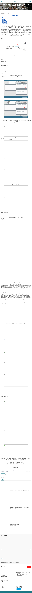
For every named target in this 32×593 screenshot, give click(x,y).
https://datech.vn (17, 468)
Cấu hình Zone (3, 19)
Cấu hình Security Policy (5, 23)
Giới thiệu (2, 583)
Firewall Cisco (10, 470)
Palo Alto (7, 471)
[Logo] (15, 1)
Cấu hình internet (4, 20)
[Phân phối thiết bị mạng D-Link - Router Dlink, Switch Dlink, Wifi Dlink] (5, 511)
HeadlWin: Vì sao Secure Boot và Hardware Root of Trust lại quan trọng (10, 562)
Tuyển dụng (2, 587)
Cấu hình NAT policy (4, 22)
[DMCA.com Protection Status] (18, 589)
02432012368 (5, 576)
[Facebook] (27, 471)
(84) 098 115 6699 (5, 575)
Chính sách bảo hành (19, 586)
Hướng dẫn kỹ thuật (4, 474)
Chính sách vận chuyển (20, 587)
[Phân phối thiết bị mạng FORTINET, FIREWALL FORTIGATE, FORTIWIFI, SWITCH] (5, 485)
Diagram (3, 17)
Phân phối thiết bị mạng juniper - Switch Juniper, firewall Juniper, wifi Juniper (19, 490)
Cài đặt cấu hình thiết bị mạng (14, 524)
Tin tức (2, 476)
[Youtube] (6, 566)
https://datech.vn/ (6, 580)
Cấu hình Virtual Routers (5, 21)
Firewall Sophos (5, 470)
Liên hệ (2, 588)
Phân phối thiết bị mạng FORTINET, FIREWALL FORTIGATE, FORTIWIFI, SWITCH (19, 481)
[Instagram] (29, 471)
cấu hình (19, 470)
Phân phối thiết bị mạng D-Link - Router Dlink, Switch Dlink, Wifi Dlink (19, 507)
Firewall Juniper (3, 471)
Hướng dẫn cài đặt (14, 470)
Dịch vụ (2, 477)
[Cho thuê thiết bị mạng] (5, 519)
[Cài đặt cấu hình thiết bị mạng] (5, 528)
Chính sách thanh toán (20, 583)
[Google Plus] (3, 566)
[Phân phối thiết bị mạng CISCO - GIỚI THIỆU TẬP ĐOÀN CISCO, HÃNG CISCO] (5, 502)
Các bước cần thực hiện (5, 18)
